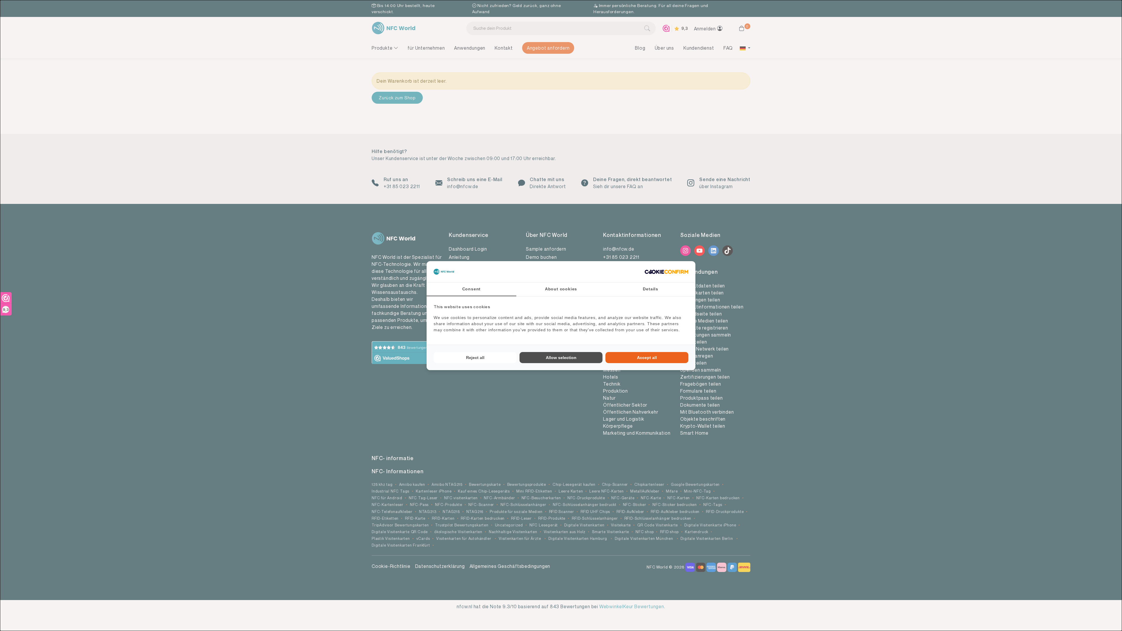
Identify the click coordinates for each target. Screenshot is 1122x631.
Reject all (475, 357)
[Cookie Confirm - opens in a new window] (666, 271)
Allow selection (561, 357)
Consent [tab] (471, 289)
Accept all (647, 357)
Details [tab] (650, 289)
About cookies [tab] (561, 289)
